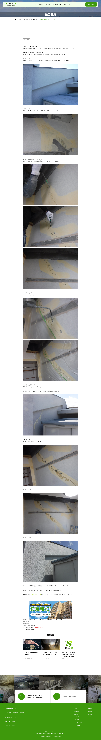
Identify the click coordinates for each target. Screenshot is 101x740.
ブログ (76, 4)
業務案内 (41, 4)
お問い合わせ (91, 4)
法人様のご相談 (57, 4)
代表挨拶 (90, 714)
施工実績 (48, 4)
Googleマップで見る (11, 717)
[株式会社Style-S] (13, 4)
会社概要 (90, 708)
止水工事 (76, 714)
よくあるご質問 (78, 725)
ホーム (34, 4)
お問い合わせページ (36, 594)
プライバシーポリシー (50, 731)
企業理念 (90, 711)
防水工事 (76, 716)
